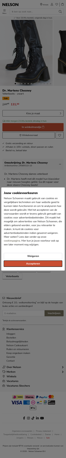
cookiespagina (12, 240)
